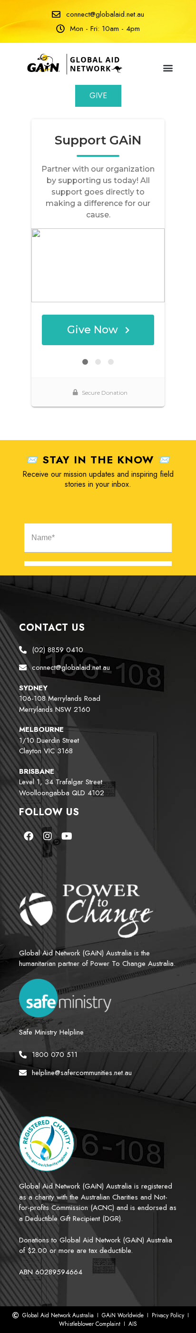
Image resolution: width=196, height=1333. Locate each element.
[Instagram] (47, 836)
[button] (168, 67)
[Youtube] (66, 836)
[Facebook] (28, 836)
